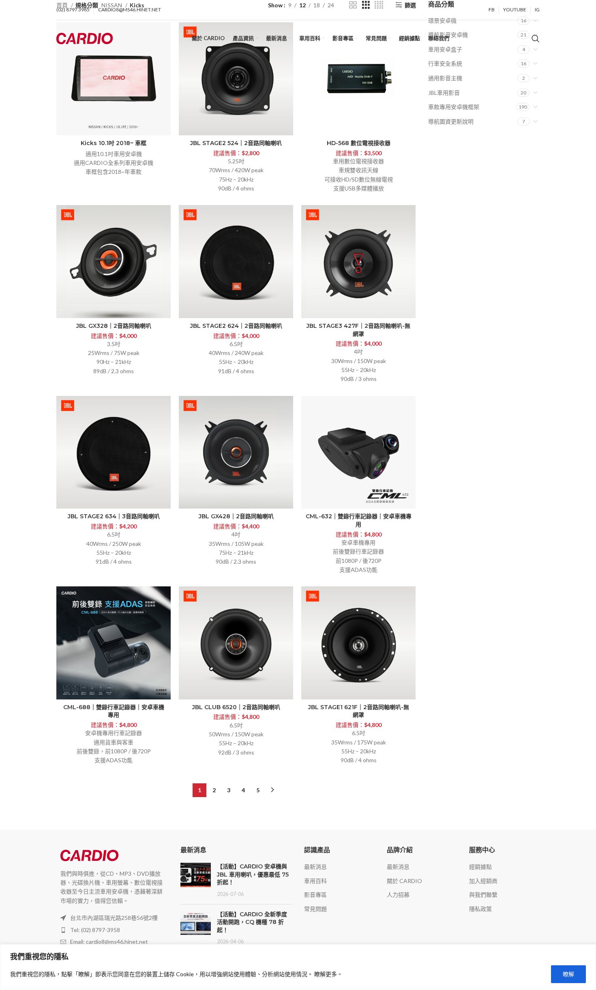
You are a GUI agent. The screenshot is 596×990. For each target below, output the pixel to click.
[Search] (535, 38)
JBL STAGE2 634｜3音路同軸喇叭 (114, 516)
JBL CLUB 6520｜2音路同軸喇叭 (236, 707)
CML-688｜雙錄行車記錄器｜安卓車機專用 (113, 711)
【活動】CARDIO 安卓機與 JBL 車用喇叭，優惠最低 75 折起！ (253, 874)
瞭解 (568, 974)
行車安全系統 (445, 63)
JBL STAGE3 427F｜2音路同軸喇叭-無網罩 (358, 330)
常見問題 (315, 908)
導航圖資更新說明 (451, 121)
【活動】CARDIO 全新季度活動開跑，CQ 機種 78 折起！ (252, 922)
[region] (298, 967)
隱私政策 (480, 908)
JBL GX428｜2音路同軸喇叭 (236, 516)
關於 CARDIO (404, 880)
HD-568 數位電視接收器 (358, 143)
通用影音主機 (445, 78)
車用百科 (315, 880)
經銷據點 (480, 866)
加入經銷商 (483, 880)
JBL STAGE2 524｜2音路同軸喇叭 (236, 143)
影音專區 (315, 894)
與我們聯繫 (483, 894)
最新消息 (315, 866)
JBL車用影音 (444, 92)
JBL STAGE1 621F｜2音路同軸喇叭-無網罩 (358, 711)
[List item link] (112, 930)
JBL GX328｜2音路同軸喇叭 (113, 325)
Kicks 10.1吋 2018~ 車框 (113, 143)
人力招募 (398, 894)
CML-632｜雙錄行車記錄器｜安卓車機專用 (359, 520)
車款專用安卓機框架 (453, 106)
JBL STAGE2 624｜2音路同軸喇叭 (236, 325)
